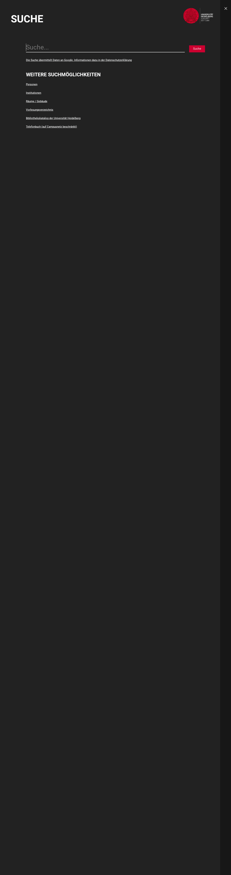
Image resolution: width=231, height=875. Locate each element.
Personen (31, 84)
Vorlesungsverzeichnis (39, 109)
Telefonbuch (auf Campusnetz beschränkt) (51, 126)
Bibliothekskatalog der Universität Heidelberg (53, 118)
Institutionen (33, 92)
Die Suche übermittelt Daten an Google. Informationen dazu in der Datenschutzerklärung (79, 60)
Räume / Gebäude (36, 101)
